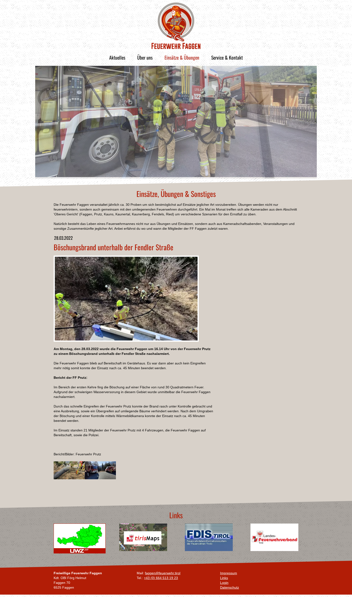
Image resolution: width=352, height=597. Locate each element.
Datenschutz (229, 587)
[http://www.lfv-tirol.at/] (274, 537)
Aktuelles (117, 57)
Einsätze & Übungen (182, 57)
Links (224, 578)
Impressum (228, 573)
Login (224, 583)
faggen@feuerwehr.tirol (162, 573)
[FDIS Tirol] (209, 537)
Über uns (145, 57)
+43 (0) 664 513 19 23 (161, 578)
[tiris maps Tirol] (143, 537)
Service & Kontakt (227, 57)
